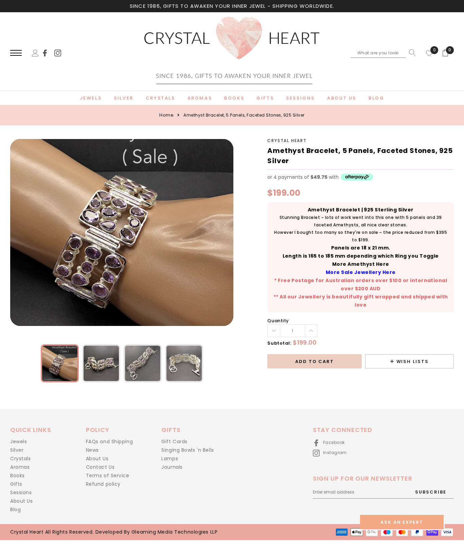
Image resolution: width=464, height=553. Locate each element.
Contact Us (100, 467)
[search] (411, 53)
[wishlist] (429, 52)
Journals (171, 467)
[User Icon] (35, 52)
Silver (16, 450)
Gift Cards (174, 441)
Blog (15, 509)
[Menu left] (16, 53)
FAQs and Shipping (109, 441)
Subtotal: (279, 343)
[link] (47, 52)
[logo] (232, 53)
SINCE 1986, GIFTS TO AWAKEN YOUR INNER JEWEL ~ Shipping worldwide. (232, 6)
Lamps (169, 458)
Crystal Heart (286, 140)
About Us (21, 501)
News (92, 450)
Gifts (16, 484)
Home (166, 115)
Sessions (21, 492)
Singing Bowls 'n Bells (187, 450)
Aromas (20, 467)
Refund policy (103, 484)
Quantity (278, 320)
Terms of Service (107, 475)
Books (17, 475)
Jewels (18, 441)
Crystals (20, 458)
